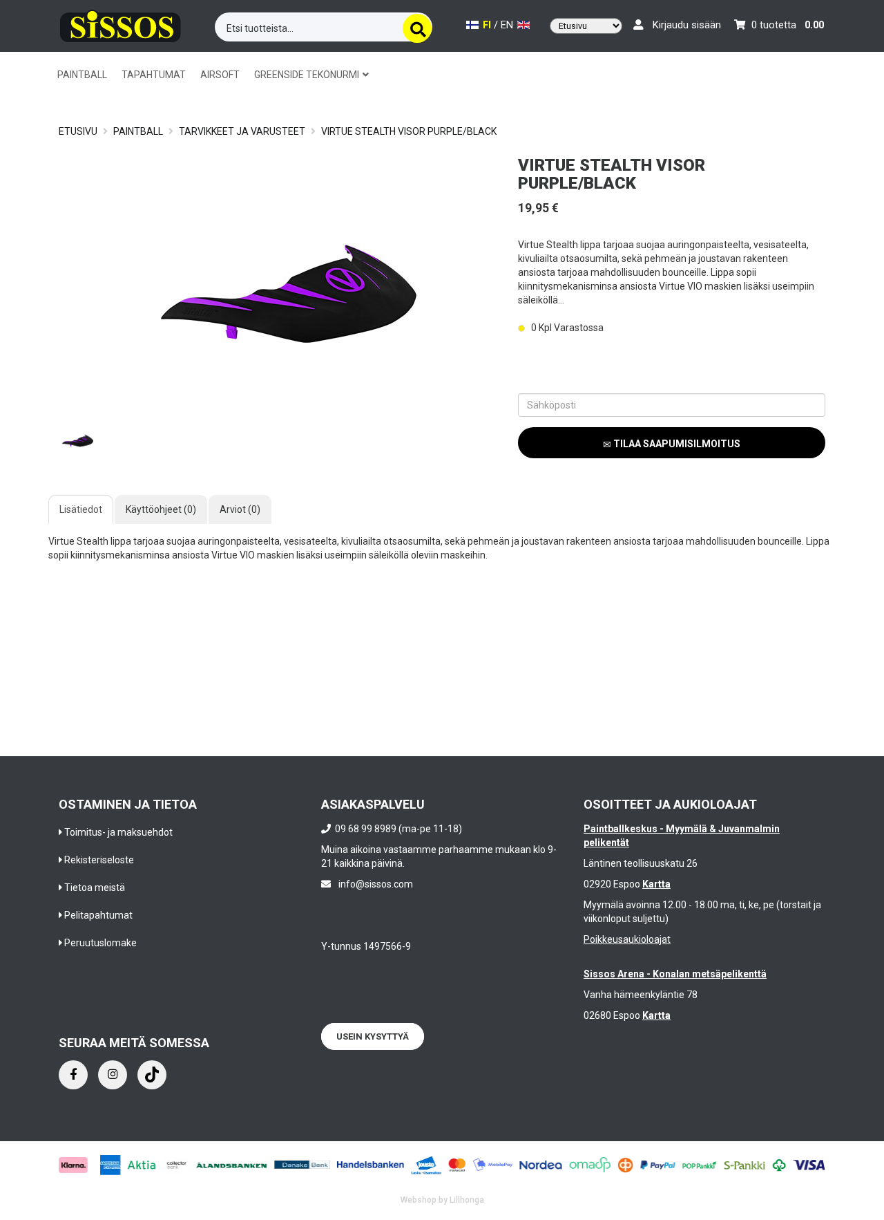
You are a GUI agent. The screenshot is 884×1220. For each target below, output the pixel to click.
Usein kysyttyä (372, 1036)
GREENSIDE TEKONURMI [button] (307, 74)
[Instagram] (112, 1074)
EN (508, 25)
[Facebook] (73, 1074)
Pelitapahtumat (98, 915)
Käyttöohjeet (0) (161, 509)
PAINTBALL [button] (82, 74)
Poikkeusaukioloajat (627, 939)
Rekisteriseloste (99, 859)
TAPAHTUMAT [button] (154, 74)
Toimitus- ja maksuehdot (118, 832)
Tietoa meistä (94, 887)
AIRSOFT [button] (220, 74)
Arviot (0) (240, 509)
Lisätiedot (80, 509)
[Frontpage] (120, 24)
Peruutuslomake (100, 942)
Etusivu (78, 131)
